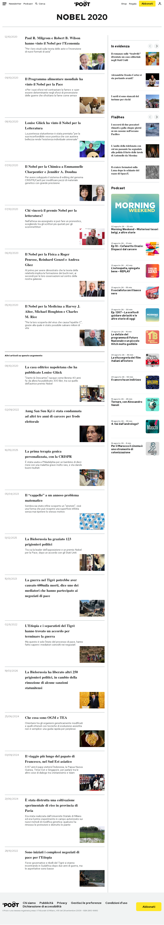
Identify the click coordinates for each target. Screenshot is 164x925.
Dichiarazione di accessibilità (42, 906)
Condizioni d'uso (116, 903)
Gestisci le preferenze (86, 903)
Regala (132, 3)
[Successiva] (156, 46)
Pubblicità (46, 903)
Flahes (117, 117)
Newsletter (15, 3)
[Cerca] (36, 4)
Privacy (62, 903)
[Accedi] (159, 3)
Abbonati (147, 3)
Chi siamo (29, 903)
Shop (124, 3)
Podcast (28, 3)
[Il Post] (82, 3)
